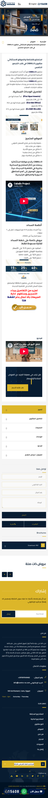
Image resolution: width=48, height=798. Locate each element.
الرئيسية (43, 41)
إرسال (8, 613)
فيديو (40, 445)
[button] (2, 22)
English (34, 4)
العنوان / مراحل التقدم (33, 454)
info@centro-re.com (22, 682)
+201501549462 (24, 677)
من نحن (41, 734)
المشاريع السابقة (37, 713)
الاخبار (41, 739)
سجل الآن (33, 791)
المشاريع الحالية (37, 719)
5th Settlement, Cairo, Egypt (19, 690)
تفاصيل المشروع (35, 418)
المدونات (40, 744)
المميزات (38, 427)
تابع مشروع (39, 724)
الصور (40, 409)
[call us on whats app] (24, 791)
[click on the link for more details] (43, 776)
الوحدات (39, 436)
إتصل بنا (40, 749)
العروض (32, 41)
